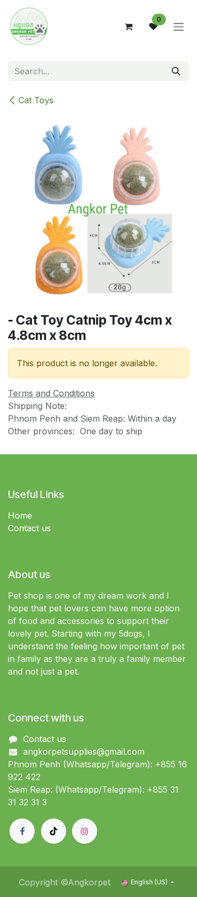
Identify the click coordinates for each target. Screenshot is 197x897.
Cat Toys (36, 100)
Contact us (29, 528)
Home (20, 515)
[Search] (176, 71)
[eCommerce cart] (128, 26)
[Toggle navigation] (178, 26)
